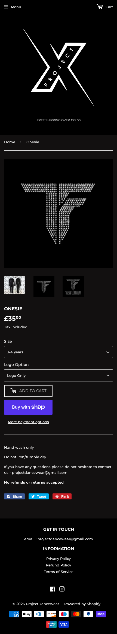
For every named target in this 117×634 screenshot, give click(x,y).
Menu (16, 7)
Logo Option (16, 364)
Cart (108, 7)
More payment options (28, 422)
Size (8, 341)
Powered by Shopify (82, 604)
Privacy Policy (58, 558)
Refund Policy (58, 565)
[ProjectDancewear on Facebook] (53, 590)
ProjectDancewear (42, 604)
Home (9, 142)
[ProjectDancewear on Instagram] (62, 590)
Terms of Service (58, 571)
